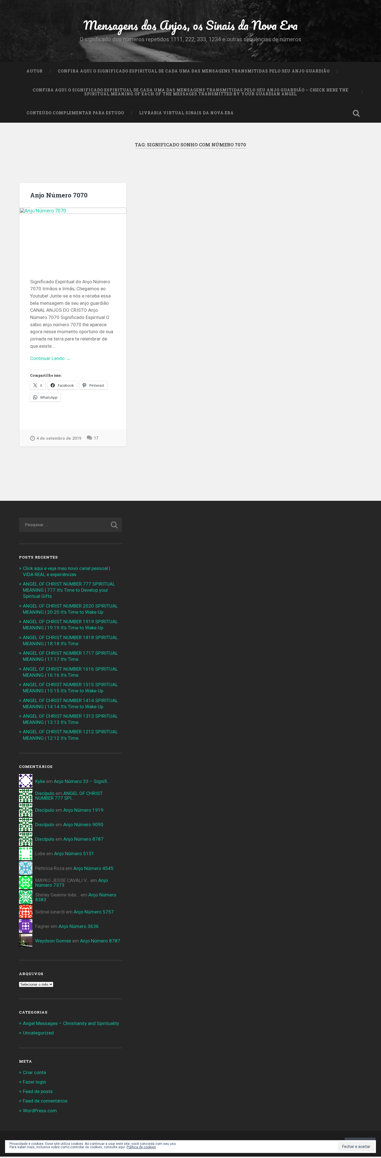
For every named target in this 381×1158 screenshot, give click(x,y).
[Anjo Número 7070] (73, 238)
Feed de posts (38, 1091)
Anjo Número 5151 (74, 853)
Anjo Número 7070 (59, 195)
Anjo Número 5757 (94, 912)
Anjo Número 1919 (83, 810)
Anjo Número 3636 (79, 926)
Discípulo (44, 793)
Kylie (40, 781)
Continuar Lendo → (50, 358)
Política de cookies (141, 1147)
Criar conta (34, 1072)
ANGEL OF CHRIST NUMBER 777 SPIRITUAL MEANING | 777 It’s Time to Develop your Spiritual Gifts (69, 590)
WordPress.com (40, 1110)
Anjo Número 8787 (83, 839)
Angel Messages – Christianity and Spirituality (71, 1023)
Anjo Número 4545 (93, 868)
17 (96, 438)
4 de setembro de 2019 (59, 438)
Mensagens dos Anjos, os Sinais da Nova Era (190, 25)
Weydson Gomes (53, 941)
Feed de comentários (45, 1101)
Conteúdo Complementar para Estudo (75, 112)
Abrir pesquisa (356, 113)
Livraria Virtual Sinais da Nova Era (186, 112)
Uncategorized (38, 1033)
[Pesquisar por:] (70, 525)
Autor (34, 71)
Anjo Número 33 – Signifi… (82, 781)
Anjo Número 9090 (83, 824)
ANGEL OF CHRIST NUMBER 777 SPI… (69, 795)
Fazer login (34, 1082)
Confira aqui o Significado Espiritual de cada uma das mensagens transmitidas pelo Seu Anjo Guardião (194, 71)
